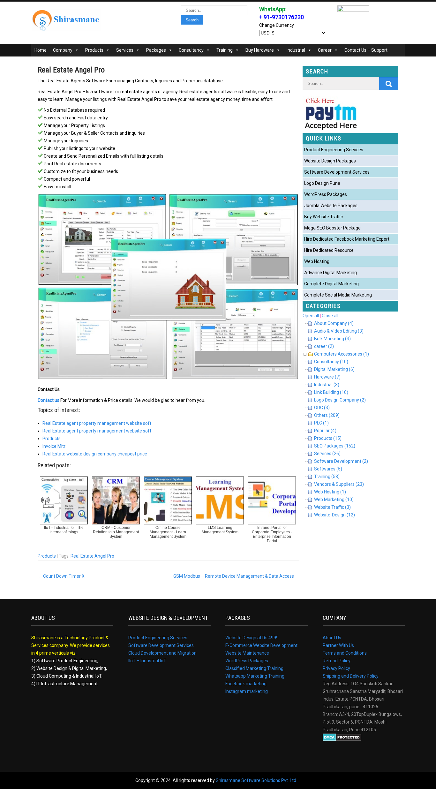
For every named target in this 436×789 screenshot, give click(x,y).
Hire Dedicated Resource (329, 250)
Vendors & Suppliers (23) (339, 484)
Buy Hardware (259, 50)
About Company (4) (334, 323)
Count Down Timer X (61, 576)
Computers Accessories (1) (341, 354)
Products (94, 50)
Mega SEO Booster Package (332, 227)
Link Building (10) (331, 392)
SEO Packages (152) (334, 445)
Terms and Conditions (345, 653)
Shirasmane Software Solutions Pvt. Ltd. (256, 780)
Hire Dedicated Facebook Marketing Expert (346, 239)
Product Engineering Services (333, 149)
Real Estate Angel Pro (92, 556)
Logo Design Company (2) (340, 399)
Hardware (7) (327, 376)
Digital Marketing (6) (334, 369)
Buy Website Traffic (323, 216)
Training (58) (327, 476)
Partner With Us (338, 645)
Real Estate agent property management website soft (96, 423)
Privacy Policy (336, 668)
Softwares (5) (328, 468)
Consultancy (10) (331, 361)
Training (224, 50)
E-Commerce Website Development (261, 645)
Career (325, 50)
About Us (332, 637)
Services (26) (327, 453)
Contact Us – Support (365, 50)
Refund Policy (336, 660)
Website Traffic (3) (332, 507)
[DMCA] (342, 739)
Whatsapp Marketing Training (254, 676)
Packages (156, 50)
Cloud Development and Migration (162, 653)
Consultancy (191, 50)
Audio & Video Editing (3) (339, 331)
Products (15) (328, 438)
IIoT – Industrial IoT (147, 660)
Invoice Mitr (53, 446)
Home (40, 50)
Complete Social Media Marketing (338, 294)
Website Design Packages (330, 160)
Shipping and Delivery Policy (351, 676)
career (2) (324, 346)
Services (124, 50)
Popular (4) (325, 430)
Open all (311, 315)
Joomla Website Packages (330, 205)
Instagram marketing (246, 691)
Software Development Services (337, 172)
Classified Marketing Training (254, 668)
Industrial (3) (326, 384)
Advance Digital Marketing (330, 272)
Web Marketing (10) (334, 499)
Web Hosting (316, 261)
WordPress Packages (325, 194)
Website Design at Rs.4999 (252, 637)
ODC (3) (322, 407)
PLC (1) (321, 422)
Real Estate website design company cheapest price (94, 453)
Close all (330, 315)
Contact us (48, 400)
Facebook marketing (246, 683)
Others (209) (327, 415)
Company (62, 50)
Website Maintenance (247, 653)
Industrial (296, 50)
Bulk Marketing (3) (332, 338)
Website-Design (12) (334, 514)
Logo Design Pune (322, 183)
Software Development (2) (341, 461)
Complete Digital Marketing (331, 283)
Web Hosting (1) (330, 491)
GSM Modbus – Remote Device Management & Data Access (236, 576)
